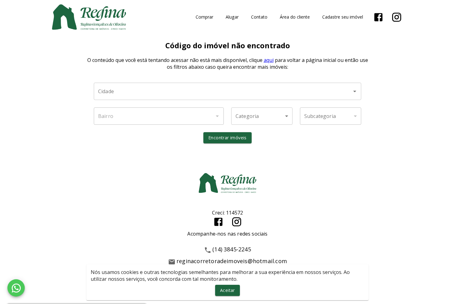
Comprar (204, 17)
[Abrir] (354, 91)
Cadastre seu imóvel (342, 17)
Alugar (232, 17)
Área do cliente (295, 17)
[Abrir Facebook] (378, 17)
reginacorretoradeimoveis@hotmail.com (231, 261)
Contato (259, 17)
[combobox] (227, 91)
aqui (269, 60)
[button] (261, 116)
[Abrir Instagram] (396, 17)
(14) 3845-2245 (231, 249)
